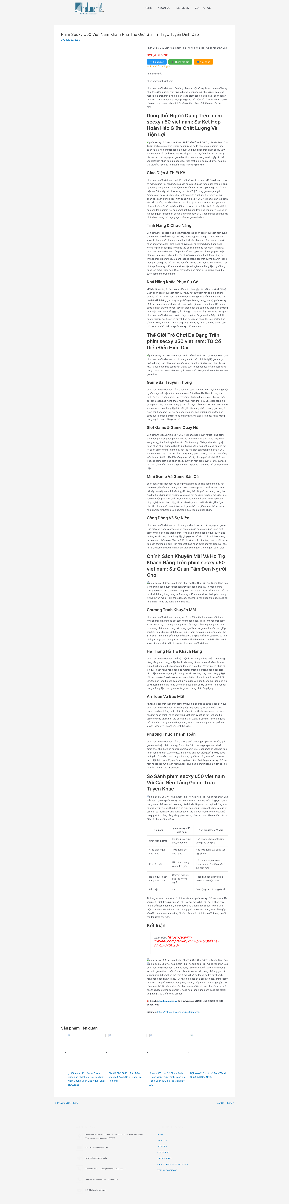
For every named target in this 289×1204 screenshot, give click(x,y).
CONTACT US (203, 8)
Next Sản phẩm (225, 1103)
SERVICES (182, 8)
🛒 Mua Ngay (157, 61)
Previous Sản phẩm (66, 1103)
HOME (148, 8)
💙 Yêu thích (203, 61)
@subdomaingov (167, 1001)
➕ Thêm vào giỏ (180, 61)
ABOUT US (164, 8)
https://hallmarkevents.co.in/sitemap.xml (178, 1012)
